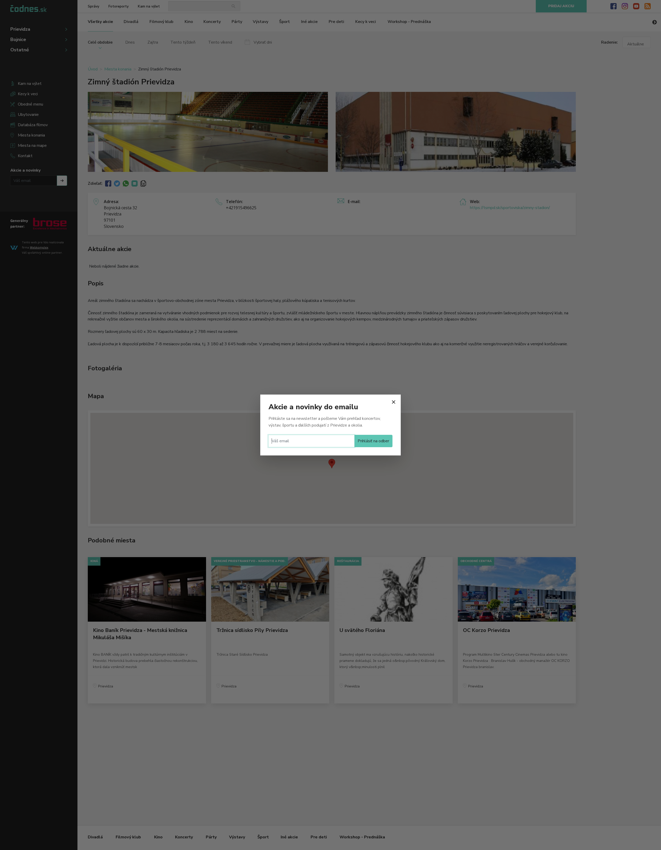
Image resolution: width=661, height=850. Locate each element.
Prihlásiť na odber (373, 441)
